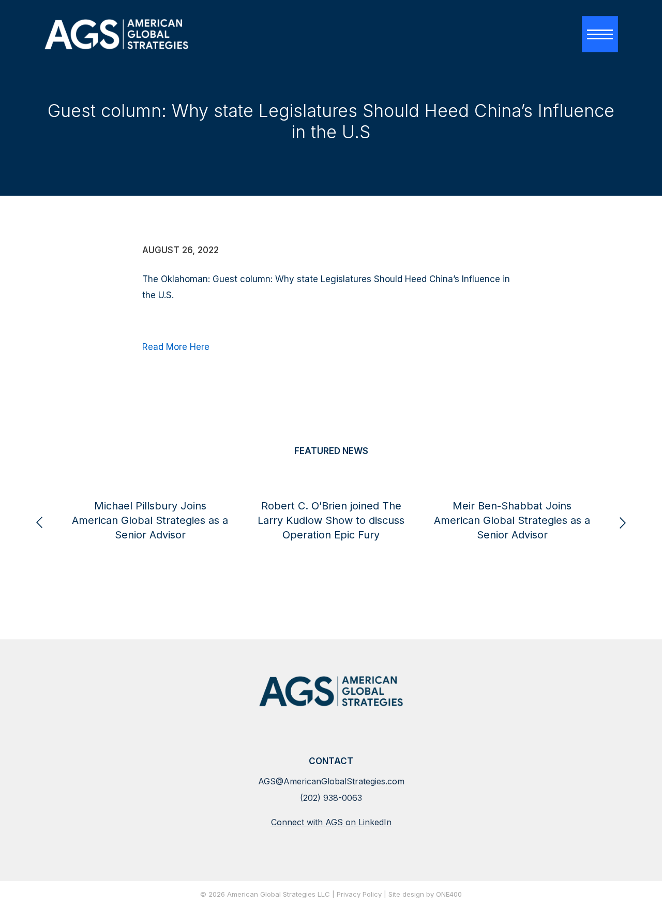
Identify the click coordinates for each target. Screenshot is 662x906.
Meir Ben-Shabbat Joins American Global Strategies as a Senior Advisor (512, 520)
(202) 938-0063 (331, 798)
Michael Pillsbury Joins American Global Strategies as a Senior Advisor (150, 520)
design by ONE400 (432, 894)
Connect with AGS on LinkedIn (331, 822)
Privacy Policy (359, 894)
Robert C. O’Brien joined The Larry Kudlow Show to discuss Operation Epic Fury (331, 520)
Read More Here (175, 347)
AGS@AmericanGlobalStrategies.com (331, 781)
